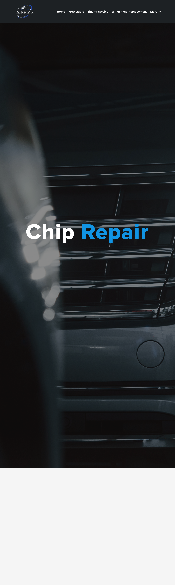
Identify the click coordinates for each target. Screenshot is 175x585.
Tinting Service (98, 12)
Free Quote (76, 12)
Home (61, 12)
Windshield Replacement (129, 12)
